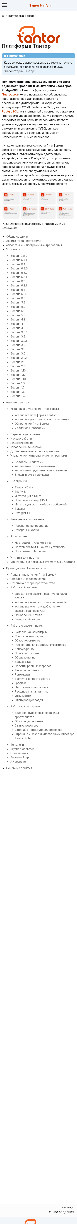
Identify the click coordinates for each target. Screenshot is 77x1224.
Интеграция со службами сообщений (41, 504)
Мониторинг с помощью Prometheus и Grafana (42, 562)
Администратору (18, 402)
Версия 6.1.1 (18, 294)
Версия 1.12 (18, 374)
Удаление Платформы (30, 428)
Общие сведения (17, 236)
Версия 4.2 (17, 319)
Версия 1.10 (18, 379)
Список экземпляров (29, 636)
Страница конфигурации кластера (38, 729)
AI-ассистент (19, 536)
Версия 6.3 (17, 281)
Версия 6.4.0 (19, 264)
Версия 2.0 (17, 366)
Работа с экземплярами (27, 625)
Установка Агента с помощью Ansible (41, 602)
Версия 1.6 (17, 391)
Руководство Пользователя (26, 568)
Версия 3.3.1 (18, 332)
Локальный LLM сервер (31, 551)
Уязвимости (23, 695)
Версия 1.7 (17, 387)
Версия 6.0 (17, 298)
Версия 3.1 (17, 349)
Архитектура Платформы (23, 241)
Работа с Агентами (23, 587)
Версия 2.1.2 (18, 357)
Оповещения (19, 753)
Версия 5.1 (17, 311)
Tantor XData (24, 487)
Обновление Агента (28, 615)
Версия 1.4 (17, 396)
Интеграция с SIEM (28, 496)
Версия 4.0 (17, 328)
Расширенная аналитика (32, 691)
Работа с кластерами (25, 706)
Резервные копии (27, 530)
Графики (20, 683)
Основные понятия (19, 768)
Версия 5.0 (17, 315)
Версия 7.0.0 (18, 255)
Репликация (23, 674)
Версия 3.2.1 (18, 340)
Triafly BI (21, 491)
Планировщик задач (29, 700)
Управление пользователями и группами (38, 455)
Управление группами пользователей (41, 470)
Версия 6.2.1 (18, 285)
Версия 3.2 (17, 345)
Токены (20, 508)
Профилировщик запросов (33, 666)
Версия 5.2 (17, 306)
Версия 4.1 (17, 323)
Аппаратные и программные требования (34, 245)
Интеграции (18, 481)
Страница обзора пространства (32, 583)
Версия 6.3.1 (18, 277)
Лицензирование (21, 442)
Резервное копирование (27, 519)
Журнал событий (22, 749)
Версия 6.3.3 (19, 268)
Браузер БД (23, 661)
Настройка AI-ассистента (33, 542)
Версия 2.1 (17, 362)
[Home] (3, 15)
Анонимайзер (19, 757)
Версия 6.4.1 (18, 260)
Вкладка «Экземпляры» (31, 632)
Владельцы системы (29, 462)
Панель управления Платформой (33, 574)
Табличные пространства (32, 678)
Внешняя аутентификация (32, 474)
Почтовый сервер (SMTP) (32, 500)
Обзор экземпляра (27, 640)
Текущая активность (29, 670)
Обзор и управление (29, 721)
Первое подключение (25, 434)
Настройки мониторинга (32, 687)
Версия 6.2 (17, 289)
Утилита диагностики (25, 557)
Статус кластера (26, 725)
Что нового (14, 249)
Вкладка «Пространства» (28, 579)
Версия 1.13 (18, 370)
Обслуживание (25, 657)
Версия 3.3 (17, 336)
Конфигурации (25, 649)
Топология (17, 744)
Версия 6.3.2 (19, 272)
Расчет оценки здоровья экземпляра (40, 644)
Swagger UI (22, 513)
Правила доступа (27, 653)
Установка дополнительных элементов (42, 419)
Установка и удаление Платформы (34, 408)
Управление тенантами (26, 447)
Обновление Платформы (32, 423)
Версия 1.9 (17, 383)
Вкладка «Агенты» (27, 619)
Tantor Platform (40, 5)
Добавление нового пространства (34, 451)
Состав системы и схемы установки (40, 547)
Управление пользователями (35, 466)
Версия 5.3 (17, 302)
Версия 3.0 (17, 353)
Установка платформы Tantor (35, 415)
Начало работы (21, 438)
